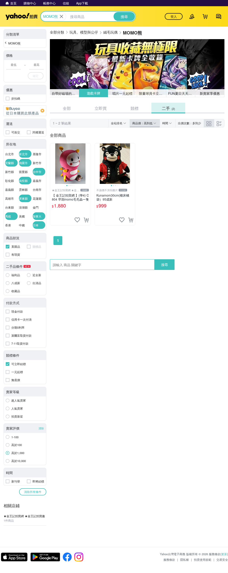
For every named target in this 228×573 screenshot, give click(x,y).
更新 (224, 554)
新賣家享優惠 (210, 93)
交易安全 (222, 559)
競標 (134, 108)
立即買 (101, 108)
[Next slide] (88, 163)
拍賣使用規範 (202, 559)
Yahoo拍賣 (21, 16)
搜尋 (164, 264)
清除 (41, 428)
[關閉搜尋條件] (61, 16)
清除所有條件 (32, 492)
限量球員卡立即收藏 (152, 93)
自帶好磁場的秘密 (65, 93)
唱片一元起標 (123, 93)
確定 (36, 76)
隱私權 (184, 559)
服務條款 (169, 559)
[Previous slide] (53, 163)
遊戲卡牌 (93, 93)
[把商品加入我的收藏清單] (77, 220)
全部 (67, 108)
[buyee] (25, 110)
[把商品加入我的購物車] (86, 220)
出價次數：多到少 (189, 123)
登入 (174, 16)
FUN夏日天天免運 (181, 93)
